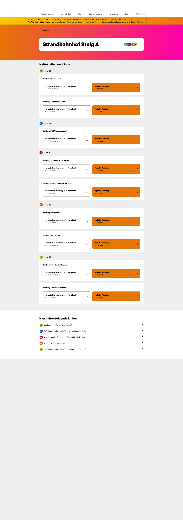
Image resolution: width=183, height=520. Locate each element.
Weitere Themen (141, 14)
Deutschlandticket (95, 14)
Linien (126, 14)
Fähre (80, 14)
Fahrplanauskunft (47, 14)
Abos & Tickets (66, 14)
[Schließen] (3, 21)
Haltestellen (113, 14)
